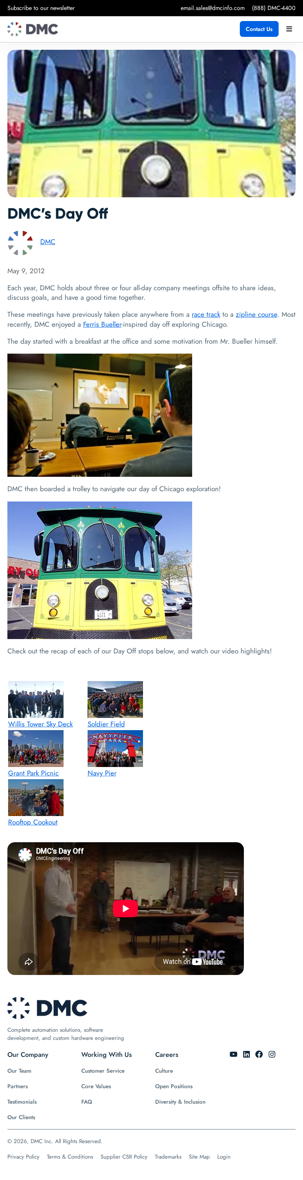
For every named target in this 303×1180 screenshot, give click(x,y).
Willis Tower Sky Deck (40, 724)
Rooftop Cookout (33, 822)
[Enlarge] (182, 363)
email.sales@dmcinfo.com (213, 8)
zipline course (256, 314)
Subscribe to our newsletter (41, 8)
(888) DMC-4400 (274, 8)
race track (206, 314)
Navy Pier (102, 773)
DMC (47, 242)
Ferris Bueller (102, 324)
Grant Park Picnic (33, 773)
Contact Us (259, 29)
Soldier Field (106, 724)
